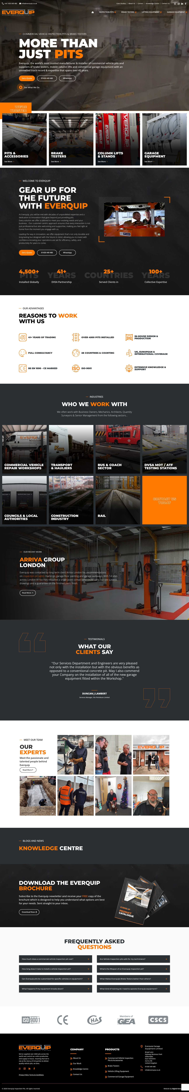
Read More (26, 592)
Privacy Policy (24, 1075)
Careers (140, 3)
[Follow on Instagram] (179, 4)
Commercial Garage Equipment (121, 1077)
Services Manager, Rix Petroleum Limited (94, 697)
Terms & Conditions (36, 1075)
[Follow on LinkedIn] (182, 4)
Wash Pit (40, 571)
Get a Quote (27, 78)
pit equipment (69, 571)
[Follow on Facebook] (186, 4)
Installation (56, 560)
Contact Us (166, 3)
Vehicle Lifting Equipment (118, 1071)
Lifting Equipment (150, 12)
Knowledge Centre (152, 3)
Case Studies (121, 3)
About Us (131, 3)
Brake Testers (127, 12)
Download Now (28, 912)
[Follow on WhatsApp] (175, 4)
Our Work (77, 1063)
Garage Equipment (176, 12)
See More (8, 161)
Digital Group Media (179, 1089)
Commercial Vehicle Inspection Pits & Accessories (120, 1059)
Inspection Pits (106, 12)
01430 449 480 (47, 78)
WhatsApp (67, 78)
